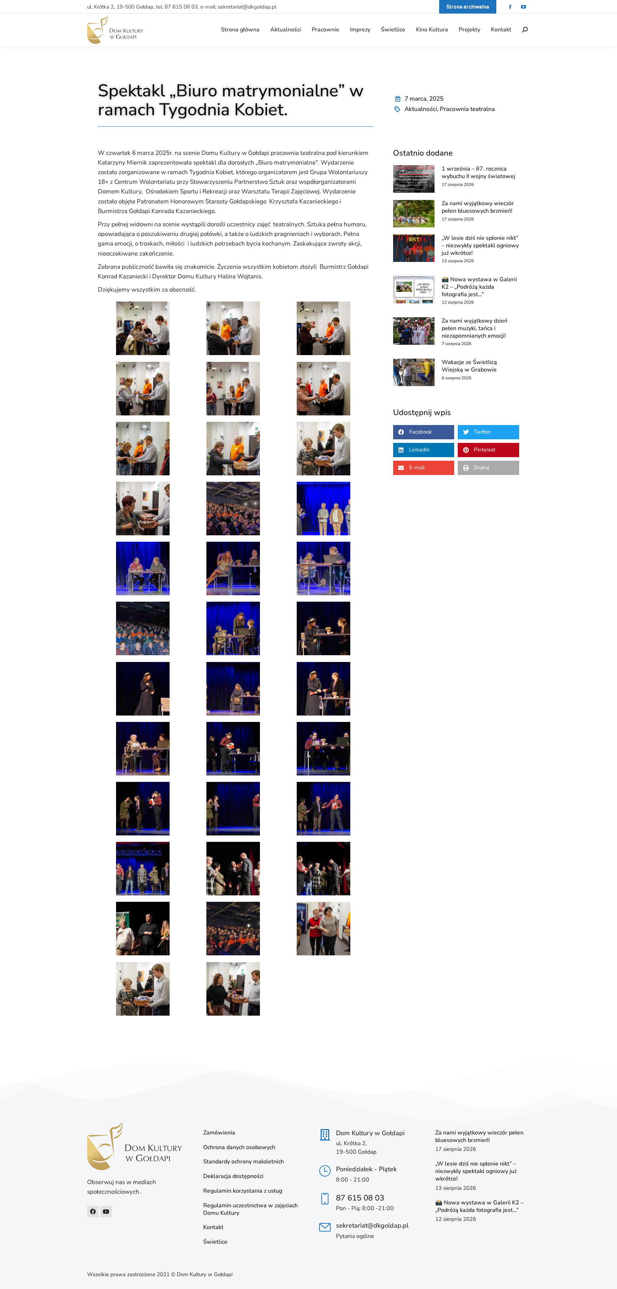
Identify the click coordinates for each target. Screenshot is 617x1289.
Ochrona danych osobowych (239, 1147)
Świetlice (215, 1242)
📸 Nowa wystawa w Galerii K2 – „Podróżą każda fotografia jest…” (479, 287)
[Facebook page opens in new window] (510, 7)
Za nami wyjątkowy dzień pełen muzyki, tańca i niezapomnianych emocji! (474, 328)
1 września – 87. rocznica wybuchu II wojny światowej (478, 172)
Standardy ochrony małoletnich (243, 1162)
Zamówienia (219, 1133)
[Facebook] (93, 1211)
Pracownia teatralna (467, 109)
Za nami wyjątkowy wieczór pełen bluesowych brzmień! (478, 207)
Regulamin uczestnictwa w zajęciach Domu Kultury (250, 1209)
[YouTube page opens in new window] (523, 7)
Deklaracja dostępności (233, 1176)
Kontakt (213, 1227)
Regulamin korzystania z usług (242, 1191)
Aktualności (421, 109)
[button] (424, 432)
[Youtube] (106, 1211)
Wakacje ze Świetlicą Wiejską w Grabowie (469, 366)
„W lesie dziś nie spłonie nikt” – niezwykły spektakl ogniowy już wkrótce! (480, 245)
